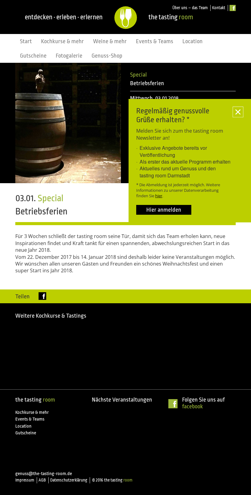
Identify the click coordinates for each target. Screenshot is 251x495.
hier (158, 195)
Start (26, 41)
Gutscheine (33, 55)
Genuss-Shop (107, 55)
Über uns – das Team (190, 8)
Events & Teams (154, 41)
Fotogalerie (69, 55)
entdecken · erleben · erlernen (64, 17)
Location (192, 41)
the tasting (170, 17)
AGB (42, 480)
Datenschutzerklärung (68, 480)
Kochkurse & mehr (62, 41)
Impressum (24, 480)
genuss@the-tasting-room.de (43, 473)
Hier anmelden (163, 209)
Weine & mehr (110, 41)
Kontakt (218, 8)
